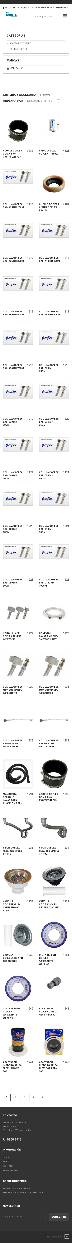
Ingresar (25, 8)
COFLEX (17, 68)
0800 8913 (61, 7)
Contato (8, 1166)
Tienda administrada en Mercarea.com (23, 1192)
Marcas (7, 1161)
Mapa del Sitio (11, 1170)
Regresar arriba (54, 1237)
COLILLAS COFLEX (18, 49)
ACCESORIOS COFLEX (20, 43)
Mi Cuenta (9, 8)
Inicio (6, 1157)
